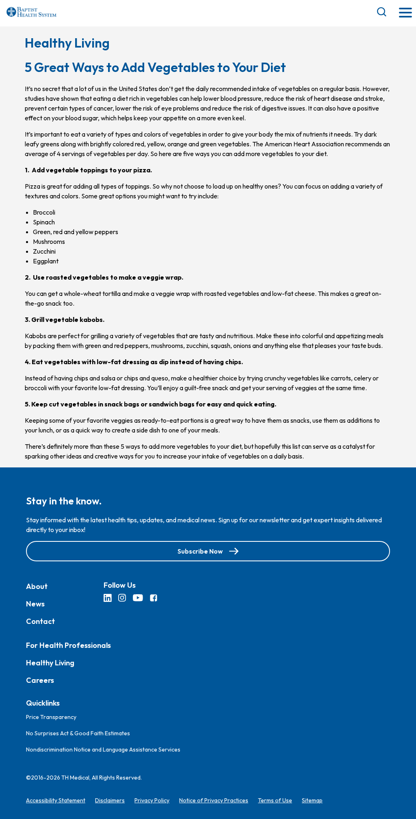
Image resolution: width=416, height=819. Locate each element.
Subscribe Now (200, 551)
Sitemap (312, 800)
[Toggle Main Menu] (405, 13)
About (37, 586)
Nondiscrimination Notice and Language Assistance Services (103, 749)
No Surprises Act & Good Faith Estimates (78, 733)
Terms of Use (275, 800)
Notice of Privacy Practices (213, 800)
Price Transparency (51, 717)
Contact (40, 621)
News (35, 603)
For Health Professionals (68, 645)
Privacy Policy (151, 800)
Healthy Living (50, 662)
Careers (40, 680)
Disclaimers (110, 800)
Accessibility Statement (55, 800)
